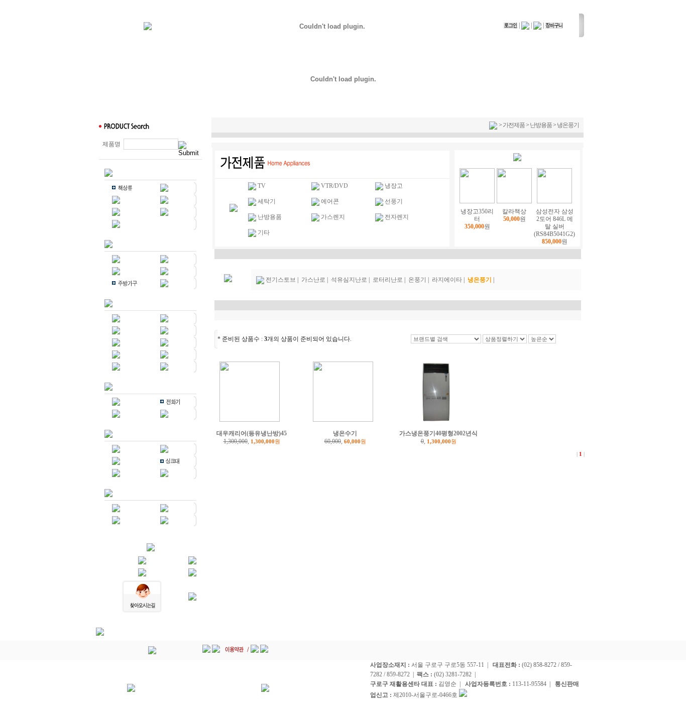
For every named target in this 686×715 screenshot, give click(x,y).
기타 (264, 232)
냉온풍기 (568, 125)
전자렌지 (397, 216)
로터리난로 (388, 279)
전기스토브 (281, 279)
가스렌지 (333, 216)
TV (262, 185)
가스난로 (313, 279)
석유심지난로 (349, 279)
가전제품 (514, 125)
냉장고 (394, 185)
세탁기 (267, 201)
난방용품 (541, 125)
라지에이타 (447, 279)
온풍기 (417, 279)
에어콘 (330, 201)
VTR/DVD (334, 185)
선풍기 (394, 201)
